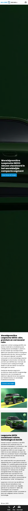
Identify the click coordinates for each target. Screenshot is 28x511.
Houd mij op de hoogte (9, 175)
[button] (14, 398)
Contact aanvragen (8, 383)
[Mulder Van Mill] (9, 2)
